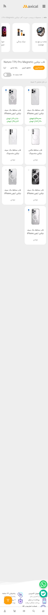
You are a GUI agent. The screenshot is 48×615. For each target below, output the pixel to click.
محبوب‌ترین (26, 67)
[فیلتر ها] (8, 600)
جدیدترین (39, 67)
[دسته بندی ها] (24, 611)
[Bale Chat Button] (43, 594)
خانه (45, 17)
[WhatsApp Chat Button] (43, 584)
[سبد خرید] (14, 611)
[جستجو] (33, 611)
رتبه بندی (14, 67)
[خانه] (43, 611)
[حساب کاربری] (5, 611)
